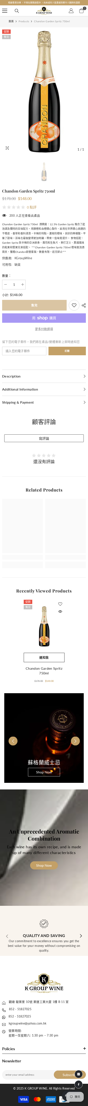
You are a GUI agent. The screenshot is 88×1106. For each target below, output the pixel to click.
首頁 (11, 21)
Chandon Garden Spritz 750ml (44, 670)
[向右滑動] (81, 936)
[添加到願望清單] (60, 604)
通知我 (44, 657)
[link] (74, 305)
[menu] (4, 10)
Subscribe (70, 1075)
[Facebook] (79, 1084)
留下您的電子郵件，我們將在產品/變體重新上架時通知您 (41, 341)
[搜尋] (16, 10)
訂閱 (67, 350)
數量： (6, 275)
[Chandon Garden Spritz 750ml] (44, 626)
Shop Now (44, 772)
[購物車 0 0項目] (81, 10)
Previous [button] (10, 738)
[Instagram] (79, 1074)
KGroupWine (23, 258)
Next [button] (72, 738)
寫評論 (44, 438)
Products (24, 21)
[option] (44, 2)
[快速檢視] (60, 611)
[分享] (82, 305)
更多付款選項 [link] (44, 329)
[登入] (71, 10)
